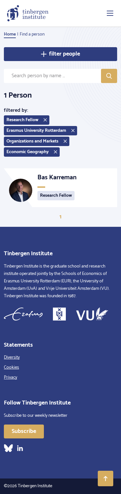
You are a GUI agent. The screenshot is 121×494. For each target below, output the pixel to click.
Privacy (10, 377)
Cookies (11, 367)
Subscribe (24, 431)
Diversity (12, 357)
